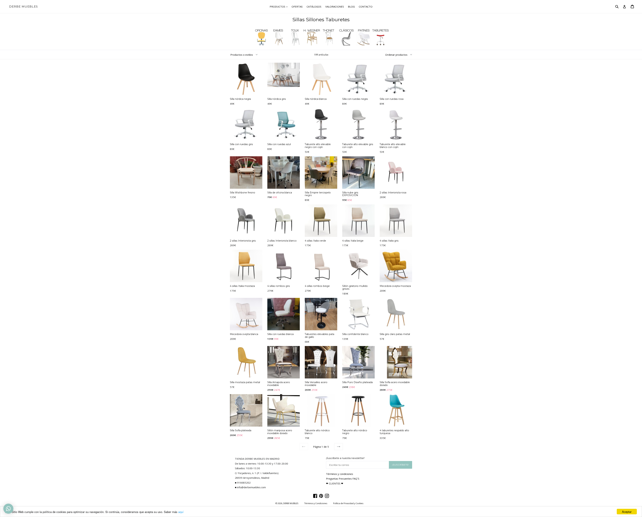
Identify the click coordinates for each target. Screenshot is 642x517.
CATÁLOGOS (314, 6)
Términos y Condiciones (315, 503)
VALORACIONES (334, 6)
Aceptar (627, 511)
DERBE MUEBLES (23, 6)
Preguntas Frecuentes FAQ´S (342, 478)
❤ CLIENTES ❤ (334, 483)
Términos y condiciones (339, 474)
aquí (181, 512)
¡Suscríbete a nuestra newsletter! (345, 458)
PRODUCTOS (279, 6)
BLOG (351, 6)
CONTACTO (365, 6)
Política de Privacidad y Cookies (348, 503)
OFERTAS (297, 6)
